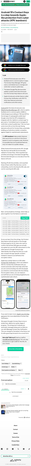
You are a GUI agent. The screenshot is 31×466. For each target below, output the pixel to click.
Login (28, 1)
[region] (15, 398)
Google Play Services (15, 356)
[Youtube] (12, 449)
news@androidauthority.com (11, 339)
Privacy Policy (15, 441)
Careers (15, 433)
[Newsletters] (23, 449)
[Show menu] (1, 1)
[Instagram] (7, 449)
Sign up (27, 378)
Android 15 (4, 108)
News (2, 355)
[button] (15, 1)
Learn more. (26, 7)
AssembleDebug (14, 27)
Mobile (2, 9)
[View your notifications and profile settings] (28, 388)
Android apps (5, 367)
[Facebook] (2, 449)
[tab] (5, 389)
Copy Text (25, 218)
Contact (15, 429)
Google (8, 356)
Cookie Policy (15, 445)
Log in (24, 378)
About (15, 425)
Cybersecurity (4, 356)
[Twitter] (18, 449)
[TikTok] (29, 449)
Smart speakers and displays (9, 370)
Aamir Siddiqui (6, 27)
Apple (29, 280)
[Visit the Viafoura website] (27, 417)
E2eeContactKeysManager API (10, 110)
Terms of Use (15, 437)
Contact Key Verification (8, 262)
